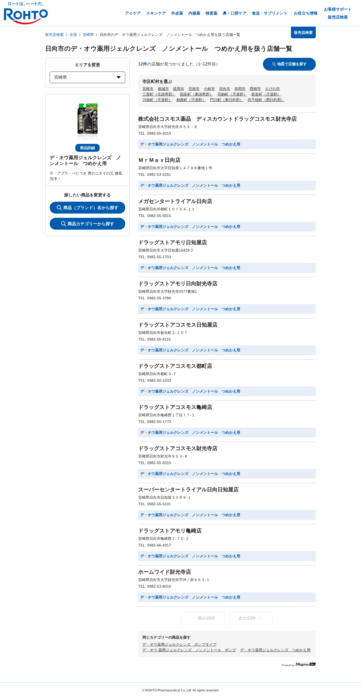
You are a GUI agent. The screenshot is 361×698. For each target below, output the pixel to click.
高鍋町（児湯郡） (232, 94)
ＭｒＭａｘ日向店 (159, 160)
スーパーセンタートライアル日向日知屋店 (188, 489)
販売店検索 (54, 34)
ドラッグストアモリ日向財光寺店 (177, 283)
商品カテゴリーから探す (91, 223)
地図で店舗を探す (292, 64)
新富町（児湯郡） (266, 94)
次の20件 (247, 618)
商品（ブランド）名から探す (90, 207)
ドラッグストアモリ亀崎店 (170, 531)
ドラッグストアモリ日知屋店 (172, 242)
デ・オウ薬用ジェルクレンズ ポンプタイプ (179, 644)
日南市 (194, 89)
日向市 (224, 89)
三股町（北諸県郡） (159, 94)
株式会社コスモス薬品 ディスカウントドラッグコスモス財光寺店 (217, 119)
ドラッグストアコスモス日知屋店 (177, 325)
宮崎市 (148, 89)
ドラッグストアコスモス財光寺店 (177, 448)
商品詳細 (87, 148)
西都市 (255, 89)
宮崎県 (88, 34)
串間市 (240, 89)
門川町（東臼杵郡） (226, 100)
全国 (73, 34)
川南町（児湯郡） (157, 100)
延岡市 (178, 89)
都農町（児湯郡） (191, 100)
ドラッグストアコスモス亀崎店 (175, 407)
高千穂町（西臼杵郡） (266, 100)
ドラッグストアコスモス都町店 (175, 366)
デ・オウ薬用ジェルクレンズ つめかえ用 (275, 650)
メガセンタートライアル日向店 (175, 201)
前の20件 (206, 618)
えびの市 (272, 89)
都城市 (163, 89)
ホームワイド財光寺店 (164, 572)
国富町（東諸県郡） (196, 94)
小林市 (209, 89)
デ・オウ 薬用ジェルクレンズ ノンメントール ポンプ (189, 650)
